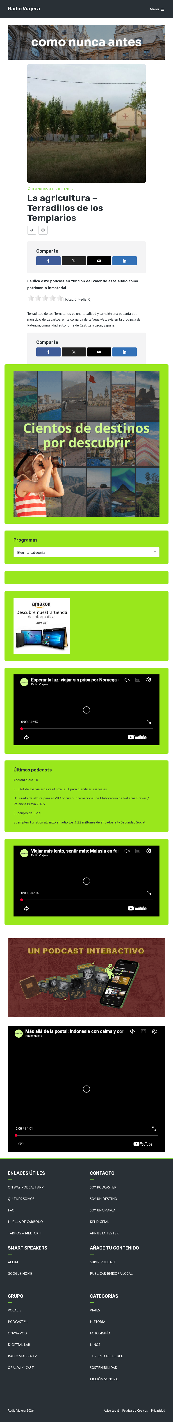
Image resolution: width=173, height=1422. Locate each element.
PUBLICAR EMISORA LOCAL (111, 1273)
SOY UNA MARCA (102, 1210)
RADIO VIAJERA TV (22, 1356)
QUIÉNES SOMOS (21, 1198)
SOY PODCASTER (103, 1187)
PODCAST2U (17, 1321)
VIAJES (95, 1310)
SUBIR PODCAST (103, 1262)
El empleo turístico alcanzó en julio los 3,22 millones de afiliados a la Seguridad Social (79, 822)
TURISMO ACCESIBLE (106, 1356)
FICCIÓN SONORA (104, 1379)
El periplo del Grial (27, 813)
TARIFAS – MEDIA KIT (25, 1233)
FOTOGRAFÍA (100, 1333)
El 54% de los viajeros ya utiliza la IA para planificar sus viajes (60, 789)
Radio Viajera (24, 9)
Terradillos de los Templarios (52, 189)
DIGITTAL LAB (19, 1344)
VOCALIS (14, 1310)
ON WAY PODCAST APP (26, 1187)
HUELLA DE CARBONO (25, 1221)
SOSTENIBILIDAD (103, 1367)
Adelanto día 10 (26, 780)
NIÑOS (95, 1344)
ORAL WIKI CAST (21, 1367)
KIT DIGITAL (99, 1221)
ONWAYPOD (17, 1333)
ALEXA (13, 1262)
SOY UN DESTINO (103, 1198)
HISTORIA (97, 1321)
